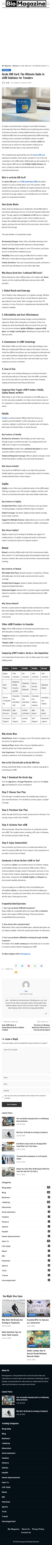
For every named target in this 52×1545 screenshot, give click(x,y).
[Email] (16, 972)
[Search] (47, 4)
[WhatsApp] (34, 965)
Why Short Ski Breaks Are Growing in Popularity (32, 1132)
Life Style (6, 1246)
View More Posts (26, 994)
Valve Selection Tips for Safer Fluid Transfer (11, 1333)
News (4, 1251)
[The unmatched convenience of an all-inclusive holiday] (8, 1159)
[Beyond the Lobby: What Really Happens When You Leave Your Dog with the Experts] (8, 1171)
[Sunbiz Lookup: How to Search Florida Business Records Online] (38, 1339)
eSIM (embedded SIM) (28, 182)
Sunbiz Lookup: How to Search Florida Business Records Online (37, 1353)
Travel (5, 1275)
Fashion (5, 1217)
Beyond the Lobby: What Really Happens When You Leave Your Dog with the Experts (32, 1169)
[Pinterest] (28, 965)
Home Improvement (11, 1236)
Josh (7, 83)
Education (6, 1207)
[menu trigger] (5, 4)
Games (5, 1226)
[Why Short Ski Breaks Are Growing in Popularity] (8, 1134)
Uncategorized (8, 1280)
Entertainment (8, 1212)
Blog (4, 1192)
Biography (6, 1187)
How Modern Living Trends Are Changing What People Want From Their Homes (31, 1144)
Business (6, 70)
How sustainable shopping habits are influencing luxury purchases (32, 1119)
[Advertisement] (26, 35)
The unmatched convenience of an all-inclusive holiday (31, 1157)
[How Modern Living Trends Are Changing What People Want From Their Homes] (8, 1146)
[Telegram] (41, 965)
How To (5, 1241)
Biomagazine (25, 954)
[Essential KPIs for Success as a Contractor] (38, 1308)
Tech (4, 1270)
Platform (6, 1261)
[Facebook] (16, 965)
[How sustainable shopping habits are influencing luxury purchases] (8, 1121)
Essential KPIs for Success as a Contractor (38, 1321)
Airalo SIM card (39, 155)
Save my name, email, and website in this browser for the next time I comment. (25, 1097)
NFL (3, 1256)
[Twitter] (22, 965)
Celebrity (6, 1202)
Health (5, 1231)
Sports (5, 1265)
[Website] (46, 1013)
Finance (5, 1222)
